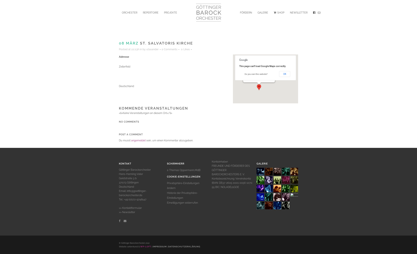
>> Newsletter (127, 212)
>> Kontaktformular (130, 207)
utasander (152, 49)
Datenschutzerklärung (184, 246)
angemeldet (138, 140)
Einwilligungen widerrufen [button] (182, 202)
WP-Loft (145, 246)
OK (284, 74)
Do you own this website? (256, 74)
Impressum (160, 246)
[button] (259, 87)
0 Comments (169, 49)
